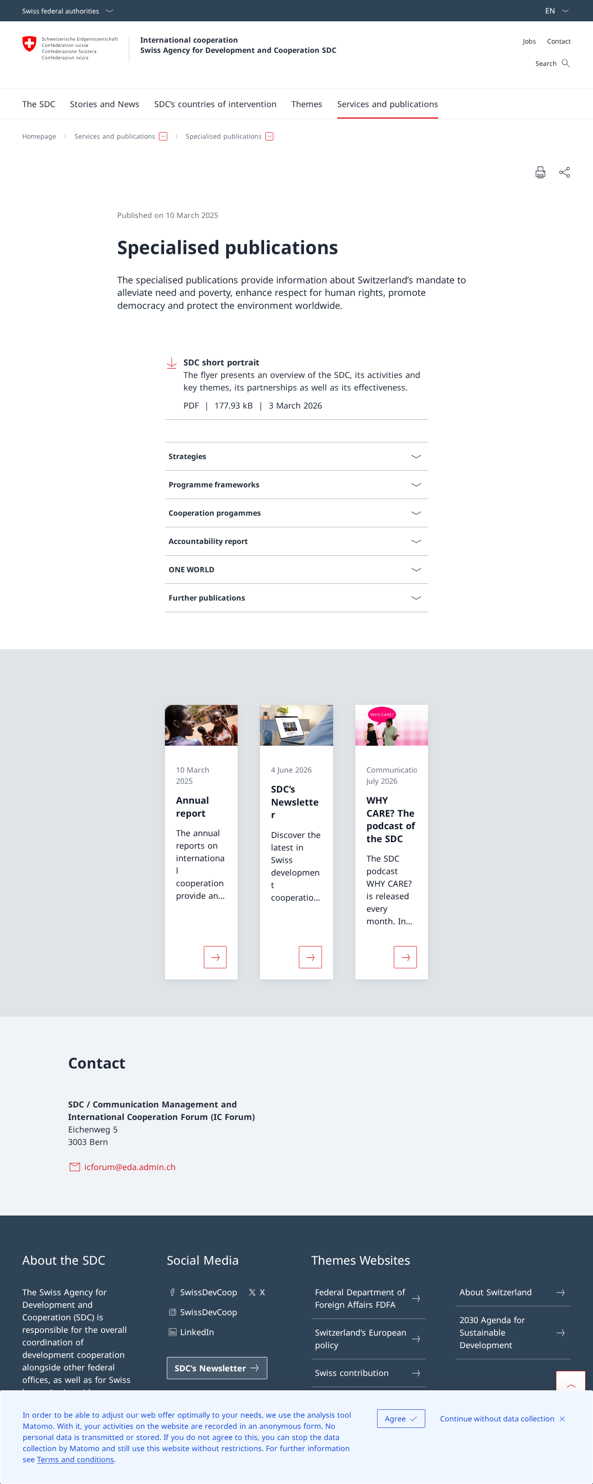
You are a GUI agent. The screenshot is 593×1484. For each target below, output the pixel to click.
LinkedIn (197, 1331)
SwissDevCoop (208, 1292)
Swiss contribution (352, 1372)
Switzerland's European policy (360, 1338)
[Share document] (564, 172)
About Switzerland (496, 1292)
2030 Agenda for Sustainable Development (492, 1332)
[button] (39, 104)
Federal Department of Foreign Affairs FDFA (360, 1298)
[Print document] (540, 172)
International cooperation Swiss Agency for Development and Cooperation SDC (238, 45)
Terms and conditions (75, 1459)
